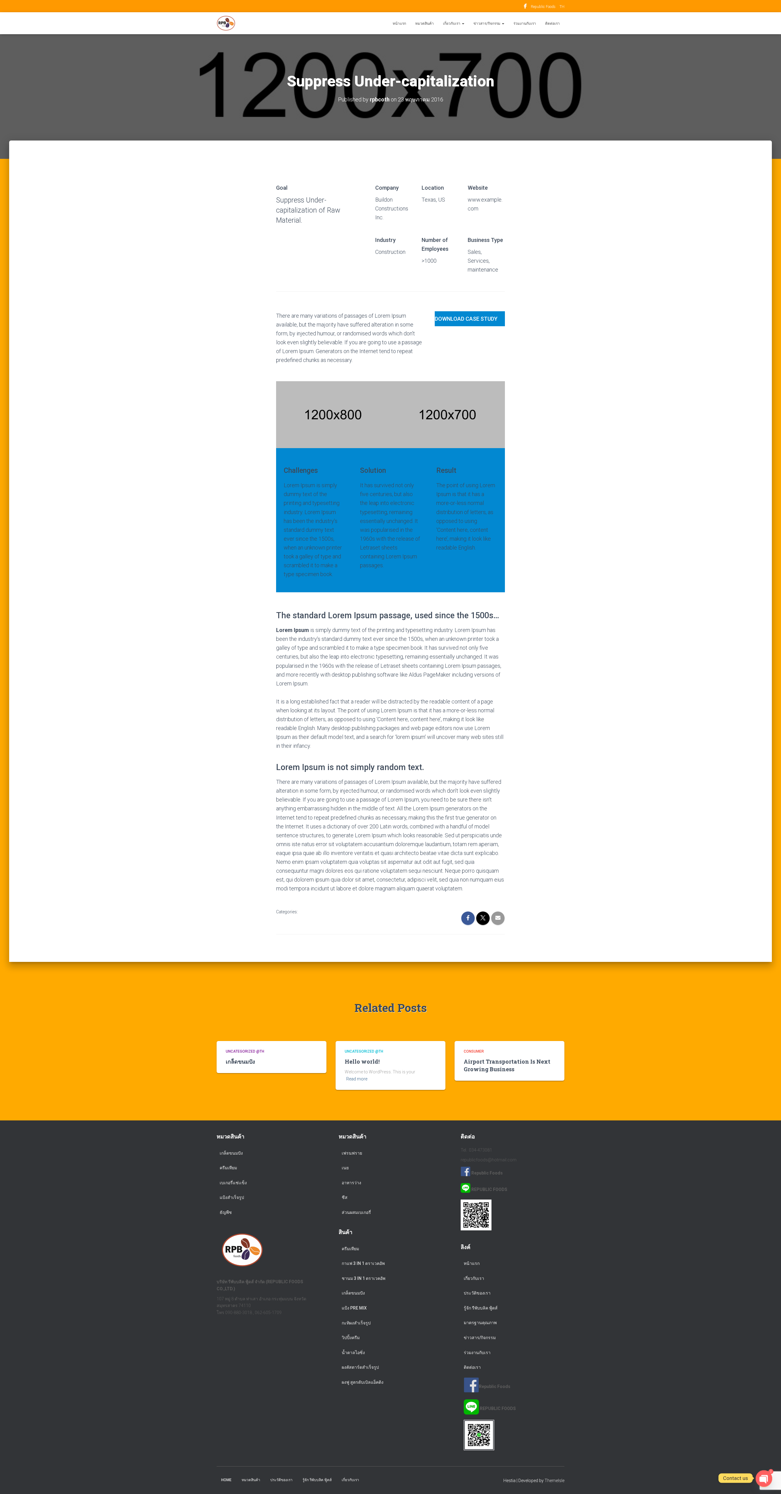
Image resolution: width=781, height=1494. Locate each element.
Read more (356, 1078)
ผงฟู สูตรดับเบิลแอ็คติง (362, 1382)
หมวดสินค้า (424, 23)
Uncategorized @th (245, 1051)
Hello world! (362, 1061)
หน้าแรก (399, 23)
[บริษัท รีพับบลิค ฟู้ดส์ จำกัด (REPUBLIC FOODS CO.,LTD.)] (226, 23)
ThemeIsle (554, 1480)
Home (226, 1480)
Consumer (474, 1051)
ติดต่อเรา (552, 23)
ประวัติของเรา (477, 1293)
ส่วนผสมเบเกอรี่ (356, 1212)
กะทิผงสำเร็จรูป (356, 1322)
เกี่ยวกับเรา (452, 23)
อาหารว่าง (351, 1182)
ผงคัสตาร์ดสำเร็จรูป (360, 1367)
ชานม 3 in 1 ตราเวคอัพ (363, 1278)
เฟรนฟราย (352, 1153)
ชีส (344, 1197)
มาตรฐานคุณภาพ (480, 1322)
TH (562, 7)
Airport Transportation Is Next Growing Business (507, 1065)
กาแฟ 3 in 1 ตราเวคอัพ (363, 1263)
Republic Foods (525, 7)
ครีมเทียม (228, 1167)
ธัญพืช (226, 1212)
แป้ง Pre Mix (354, 1308)
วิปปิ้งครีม (351, 1337)
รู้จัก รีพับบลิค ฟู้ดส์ (481, 1308)
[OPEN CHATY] (764, 1478)
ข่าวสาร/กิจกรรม (487, 23)
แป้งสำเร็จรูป (232, 1197)
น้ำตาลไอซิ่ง (353, 1352)
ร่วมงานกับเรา (524, 23)
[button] (462, 23)
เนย (345, 1167)
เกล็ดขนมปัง (240, 1061)
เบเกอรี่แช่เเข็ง (233, 1182)
